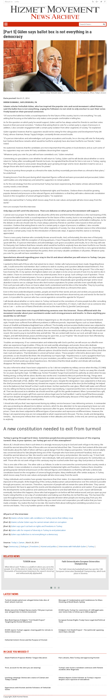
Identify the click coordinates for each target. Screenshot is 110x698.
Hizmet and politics (49, 546)
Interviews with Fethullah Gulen (72, 546)
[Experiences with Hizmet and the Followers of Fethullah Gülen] (28, 690)
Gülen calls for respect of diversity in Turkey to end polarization (38, 530)
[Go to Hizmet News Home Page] (55, 12)
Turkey (91, 546)
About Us (9, 1)
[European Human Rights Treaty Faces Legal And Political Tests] (82, 623)
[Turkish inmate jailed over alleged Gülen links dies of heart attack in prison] (28, 603)
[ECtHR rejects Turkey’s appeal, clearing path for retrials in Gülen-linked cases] (28, 633)
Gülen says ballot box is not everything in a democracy (34, 534)
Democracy (14, 546)
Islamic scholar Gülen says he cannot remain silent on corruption (39, 522)
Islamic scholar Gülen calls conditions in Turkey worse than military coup (42, 518)
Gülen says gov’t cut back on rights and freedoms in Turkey (36, 526)
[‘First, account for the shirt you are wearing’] (28, 670)
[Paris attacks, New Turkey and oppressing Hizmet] (82, 660)
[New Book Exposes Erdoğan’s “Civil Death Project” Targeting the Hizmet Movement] (28, 623)
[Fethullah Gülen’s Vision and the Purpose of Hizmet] (28, 642)
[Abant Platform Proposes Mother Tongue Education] (28, 660)
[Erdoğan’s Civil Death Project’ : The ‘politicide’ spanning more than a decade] (82, 633)
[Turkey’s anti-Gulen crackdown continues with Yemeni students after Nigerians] (82, 670)
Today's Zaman (17, 542)
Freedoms (34, 546)
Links (17, 1)
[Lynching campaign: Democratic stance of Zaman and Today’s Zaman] (28, 680)
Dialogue (24, 546)
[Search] (104, 24)
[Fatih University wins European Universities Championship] (81, 569)
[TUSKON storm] (29, 569)
